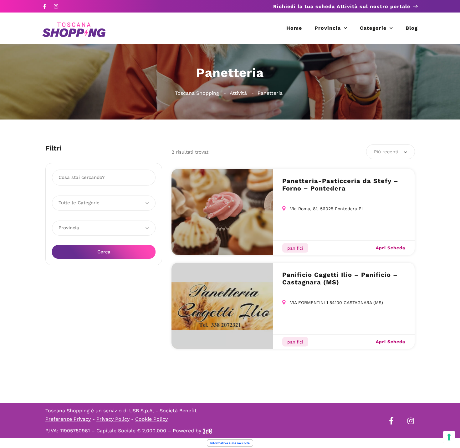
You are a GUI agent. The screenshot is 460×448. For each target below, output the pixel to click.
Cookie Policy (151, 419)
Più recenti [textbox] (386, 152)
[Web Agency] (207, 431)
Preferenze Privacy (68, 419)
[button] (104, 203)
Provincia (327, 28)
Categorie (373, 28)
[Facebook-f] (44, 6)
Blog (412, 28)
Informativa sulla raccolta (230, 443)
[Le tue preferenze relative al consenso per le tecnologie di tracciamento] (449, 437)
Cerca (103, 252)
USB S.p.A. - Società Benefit (163, 411)
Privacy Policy (113, 419)
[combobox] (390, 151)
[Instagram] (56, 6)
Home (294, 28)
